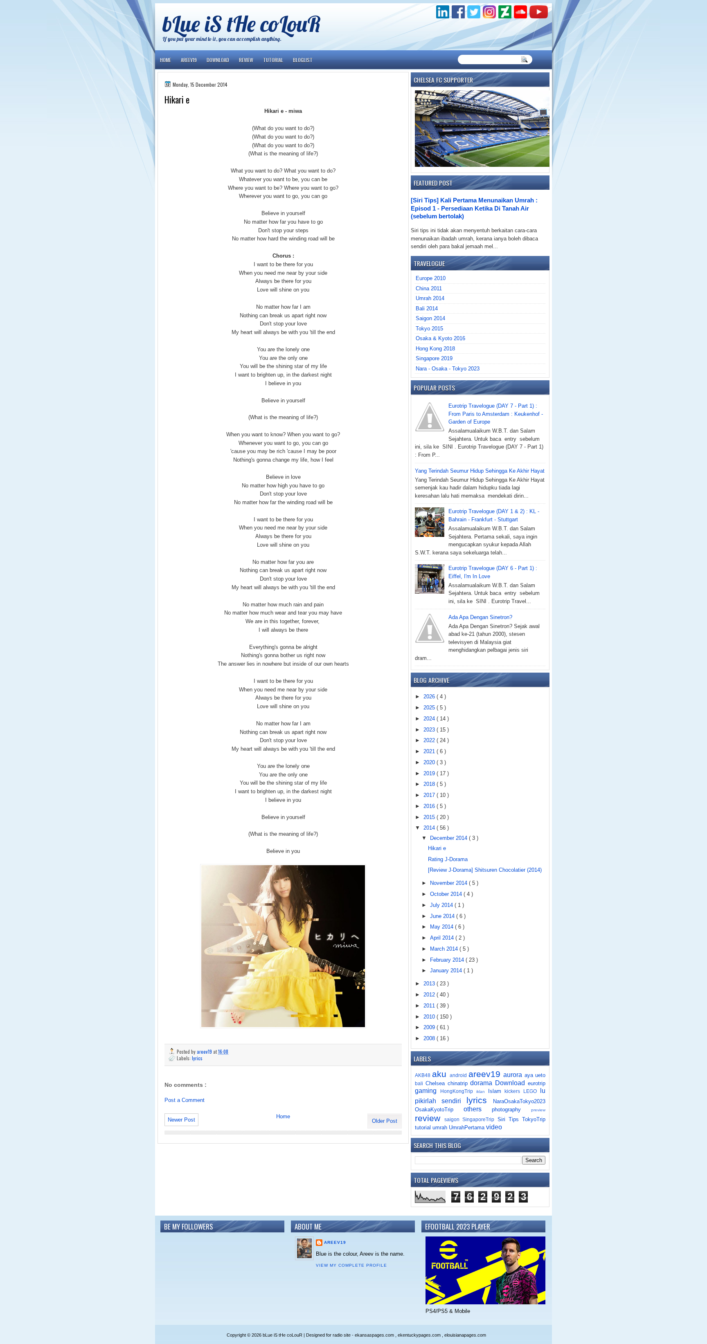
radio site (342, 1335)
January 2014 (447, 970)
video (494, 1127)
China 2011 (429, 288)
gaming (427, 1090)
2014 (430, 828)
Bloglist (303, 59)
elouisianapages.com (465, 1335)
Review (246, 59)
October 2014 (447, 894)
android (459, 1075)
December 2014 (449, 838)
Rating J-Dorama (448, 859)
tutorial (423, 1127)
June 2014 (443, 916)
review (429, 1118)
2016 (430, 806)
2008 (430, 1038)
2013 (430, 984)
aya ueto (535, 1075)
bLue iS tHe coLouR (241, 23)
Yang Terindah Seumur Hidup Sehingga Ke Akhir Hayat (480, 471)
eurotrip (536, 1083)
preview (538, 1110)
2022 (430, 740)
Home (165, 59)
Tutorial (273, 59)
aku (440, 1074)
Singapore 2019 (434, 358)
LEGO (531, 1091)
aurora (513, 1074)
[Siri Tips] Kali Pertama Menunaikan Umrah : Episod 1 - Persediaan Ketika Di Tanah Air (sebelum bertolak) (474, 208)
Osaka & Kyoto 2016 (440, 338)
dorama (482, 1082)
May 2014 (442, 927)
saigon (453, 1119)
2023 (430, 730)
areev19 (485, 1074)
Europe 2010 (431, 278)
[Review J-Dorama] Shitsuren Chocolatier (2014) (485, 870)
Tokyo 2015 (429, 328)
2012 (430, 995)
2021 (430, 751)
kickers (513, 1091)
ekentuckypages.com (420, 1335)
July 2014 (442, 905)
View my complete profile (351, 1265)
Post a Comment (184, 1100)
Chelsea (437, 1083)
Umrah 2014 (430, 298)
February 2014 (448, 960)
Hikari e (437, 848)
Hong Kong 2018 (435, 349)
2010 (430, 1017)
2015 (430, 817)
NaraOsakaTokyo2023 (519, 1101)
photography (511, 1109)
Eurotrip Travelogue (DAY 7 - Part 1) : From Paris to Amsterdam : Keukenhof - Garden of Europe (495, 414)
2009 (430, 1027)
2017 (430, 795)
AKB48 (423, 1075)
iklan (482, 1091)
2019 (430, 773)
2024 (430, 719)
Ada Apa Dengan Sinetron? (480, 617)
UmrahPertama (467, 1127)
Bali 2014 (427, 308)
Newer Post (181, 1120)
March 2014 (444, 949)
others (478, 1109)
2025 (430, 708)
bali (420, 1083)
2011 (430, 1006)
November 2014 (449, 883)
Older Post (384, 1121)
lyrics (197, 1058)
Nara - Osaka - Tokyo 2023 (448, 369)
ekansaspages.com (375, 1335)
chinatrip (459, 1083)
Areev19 (189, 59)
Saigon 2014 (430, 318)
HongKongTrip (458, 1091)
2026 (430, 696)
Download (218, 59)
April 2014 (442, 938)
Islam (496, 1091)
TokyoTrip (533, 1119)
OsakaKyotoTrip (439, 1109)
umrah (440, 1127)
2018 (430, 784)
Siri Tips (510, 1119)
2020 (430, 762)
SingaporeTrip (479, 1119)
